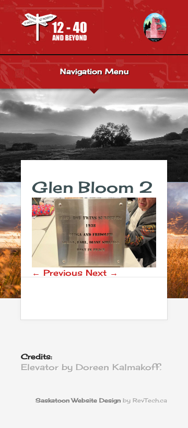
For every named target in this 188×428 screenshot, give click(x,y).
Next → (102, 272)
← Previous (57, 272)
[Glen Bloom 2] (94, 264)
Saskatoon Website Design (78, 400)
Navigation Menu (94, 72)
